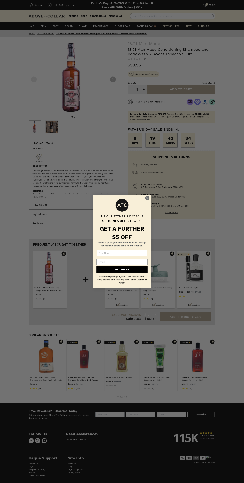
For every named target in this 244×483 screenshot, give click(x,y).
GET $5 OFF (122, 269)
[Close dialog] (147, 198)
